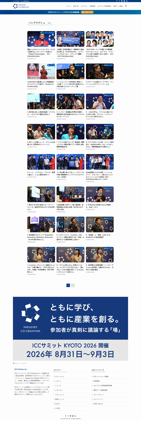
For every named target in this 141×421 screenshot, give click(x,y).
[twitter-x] (119, 1)
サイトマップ (98, 399)
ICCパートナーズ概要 (101, 376)
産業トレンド (59, 399)
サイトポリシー (99, 394)
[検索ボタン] (126, 6)
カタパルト (59, 390)
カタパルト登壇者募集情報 (103, 385)
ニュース (58, 385)
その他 (57, 408)
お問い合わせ (98, 404)
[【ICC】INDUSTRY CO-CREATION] (21, 6)
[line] (122, 1)
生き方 (57, 404)
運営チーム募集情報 (100, 390)
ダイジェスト (59, 376)
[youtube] (124, 1)
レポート (58, 381)
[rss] (127, 1)
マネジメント (59, 394)
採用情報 (97, 381)
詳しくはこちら (87, 12)
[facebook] (117, 1)
